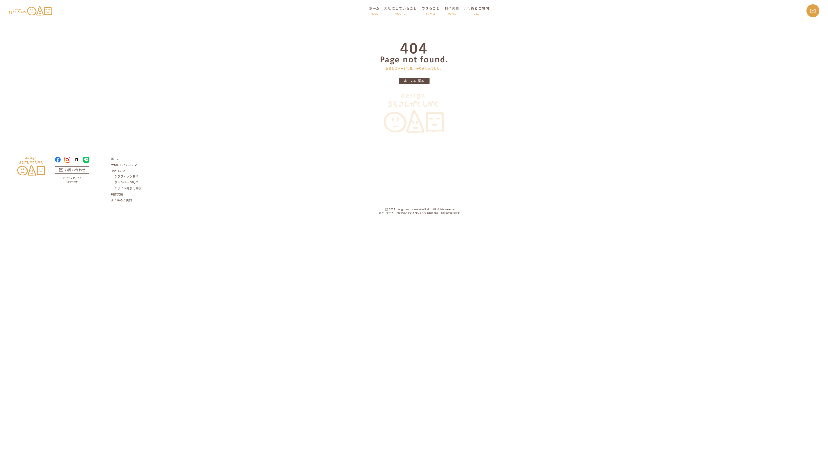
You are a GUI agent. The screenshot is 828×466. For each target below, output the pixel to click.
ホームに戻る (414, 80)
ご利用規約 (72, 182)
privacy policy (72, 177)
